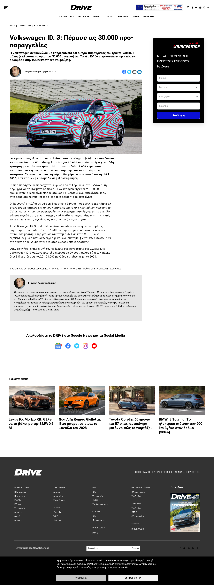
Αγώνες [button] (57, 508)
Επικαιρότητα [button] (21, 488)
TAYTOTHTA (194, 472)
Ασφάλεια (18, 512)
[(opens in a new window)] (193, 7)
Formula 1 (58, 512)
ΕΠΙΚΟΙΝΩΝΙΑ (178, 472)
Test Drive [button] (59, 488)
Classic (109, 17)
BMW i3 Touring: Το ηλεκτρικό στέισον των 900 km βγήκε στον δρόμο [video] (180, 425)
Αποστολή (58, 496)
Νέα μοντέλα (41, 26)
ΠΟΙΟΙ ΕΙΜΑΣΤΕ (143, 472)
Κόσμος (17, 504)
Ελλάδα (18, 500)
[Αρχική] (81, 7)
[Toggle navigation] (6, 7)
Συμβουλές (136, 496)
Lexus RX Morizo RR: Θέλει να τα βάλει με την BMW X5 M (31, 423)
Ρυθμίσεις (81, 578)
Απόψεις (18, 520)
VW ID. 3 (57, 269)
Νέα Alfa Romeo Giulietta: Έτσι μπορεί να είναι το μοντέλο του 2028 (80, 423)
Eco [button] (94, 488)
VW (67, 269)
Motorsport (58, 520)
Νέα (94, 492)
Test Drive (83, 17)
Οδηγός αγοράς (138, 492)
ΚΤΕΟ (134, 512)
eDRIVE (135, 17)
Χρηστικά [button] (136, 504)
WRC (55, 516)
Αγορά (17, 516)
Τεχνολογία (19, 508)
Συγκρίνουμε (59, 500)
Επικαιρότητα (66, 17)
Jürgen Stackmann (96, 269)
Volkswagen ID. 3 (40, 269)
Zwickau (116, 269)
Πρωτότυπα (19, 496)
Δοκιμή (56, 492)
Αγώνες (96, 17)
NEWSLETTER (161, 472)
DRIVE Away (122, 17)
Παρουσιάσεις (98, 520)
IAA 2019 (77, 269)
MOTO (95, 533)
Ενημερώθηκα (133, 578)
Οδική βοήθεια (138, 516)
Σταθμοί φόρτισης (100, 504)
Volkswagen (19, 269)
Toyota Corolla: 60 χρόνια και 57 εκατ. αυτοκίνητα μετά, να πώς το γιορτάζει (130, 423)
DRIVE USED (149, 17)
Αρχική (12, 26)
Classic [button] (96, 512)
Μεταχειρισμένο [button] (140, 488)
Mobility (96, 500)
